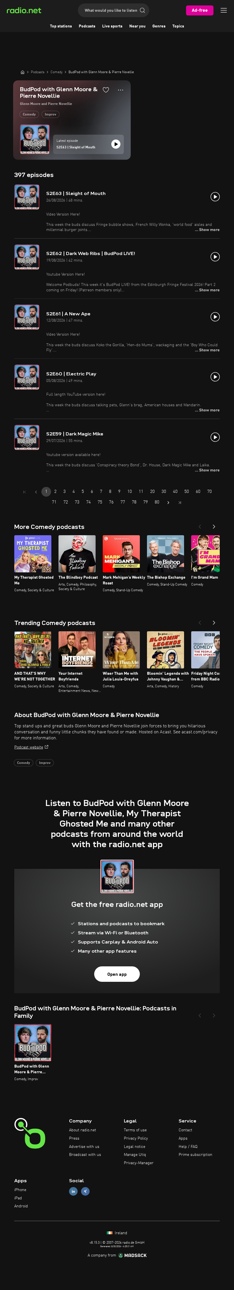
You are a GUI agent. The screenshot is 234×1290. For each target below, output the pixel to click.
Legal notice (134, 1147)
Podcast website (28, 747)
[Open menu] (223, 10)
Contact (185, 1130)
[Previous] (199, 525)
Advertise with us (84, 1147)
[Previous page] (36, 492)
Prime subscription (195, 1155)
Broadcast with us (85, 1155)
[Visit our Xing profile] (85, 1191)
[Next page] (168, 502)
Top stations (61, 26)
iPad (18, 1198)
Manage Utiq (135, 1155)
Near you (137, 26)
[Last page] (179, 502)
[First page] (24, 492)
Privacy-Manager (139, 1163)
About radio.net (82, 1130)
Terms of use (135, 1130)
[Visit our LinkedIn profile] (73, 1191)
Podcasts (87, 26)
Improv (50, 114)
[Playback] (115, 144)
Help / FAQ (188, 1147)
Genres (159, 26)
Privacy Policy (136, 1138)
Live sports (112, 26)
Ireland (120, 1233)
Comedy (29, 114)
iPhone (20, 1190)
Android (21, 1206)
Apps (183, 1138)
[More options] (120, 90)
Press (74, 1138)
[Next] (214, 525)
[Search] (142, 10)
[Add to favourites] (105, 89)
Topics (178, 26)
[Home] (22, 72)
